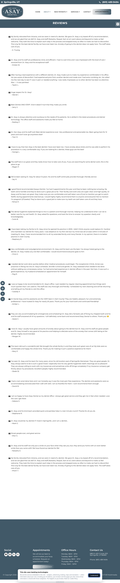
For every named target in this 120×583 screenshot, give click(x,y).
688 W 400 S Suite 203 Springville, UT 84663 (99, 554)
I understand (94, 575)
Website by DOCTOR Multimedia (104, 575)
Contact (87, 12)
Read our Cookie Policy (70, 578)
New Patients (60, 12)
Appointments (101, 12)
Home (37, 12)
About (46, 12)
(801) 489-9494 (110, 2)
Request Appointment (43, 567)
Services (74, 12)
